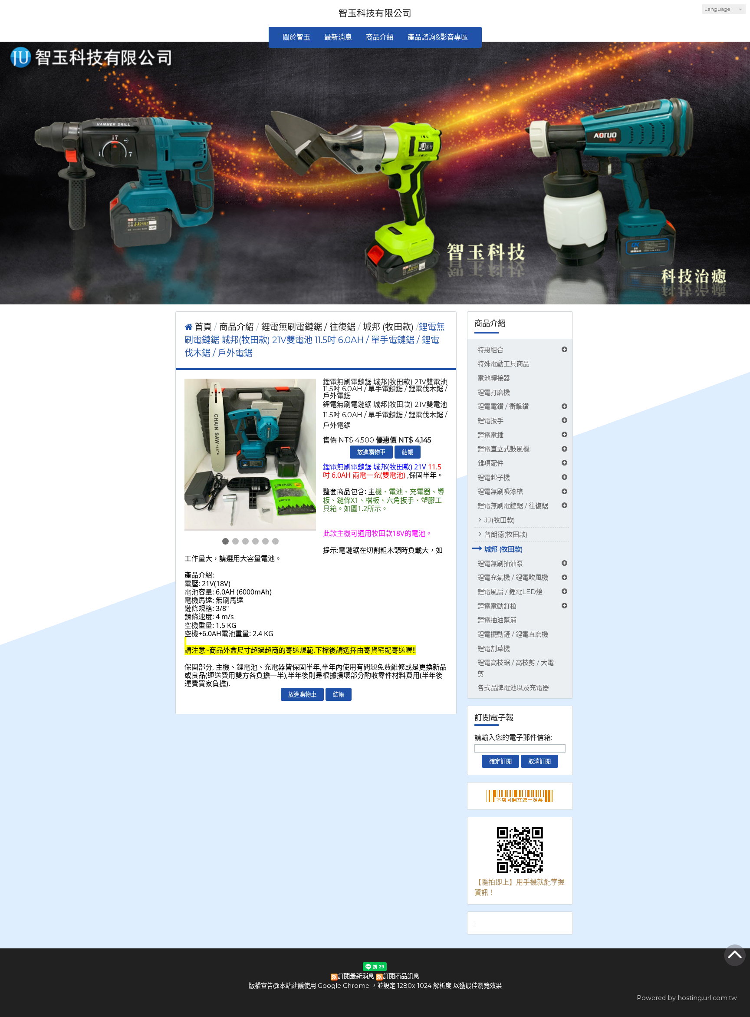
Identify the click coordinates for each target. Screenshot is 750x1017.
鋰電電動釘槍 (496, 606)
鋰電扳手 (490, 420)
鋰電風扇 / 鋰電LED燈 (510, 592)
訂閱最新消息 (356, 976)
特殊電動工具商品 (503, 364)
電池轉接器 (493, 378)
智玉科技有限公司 (375, 13)
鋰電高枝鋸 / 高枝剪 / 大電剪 (515, 667)
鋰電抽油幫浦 (496, 620)
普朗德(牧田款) (506, 534)
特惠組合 (490, 350)
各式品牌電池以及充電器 (513, 688)
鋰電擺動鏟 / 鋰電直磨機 (512, 634)
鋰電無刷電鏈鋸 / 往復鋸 (512, 506)
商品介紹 (237, 327)
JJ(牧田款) (499, 520)
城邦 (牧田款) (503, 549)
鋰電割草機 (493, 648)
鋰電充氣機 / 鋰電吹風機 (512, 577)
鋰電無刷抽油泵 (500, 563)
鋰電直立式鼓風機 (503, 449)
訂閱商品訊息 (401, 976)
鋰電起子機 (493, 477)
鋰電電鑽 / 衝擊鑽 (503, 406)
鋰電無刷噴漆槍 (500, 491)
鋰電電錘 (490, 435)
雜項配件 (490, 463)
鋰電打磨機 (493, 392)
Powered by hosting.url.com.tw (687, 998)
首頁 (203, 327)
